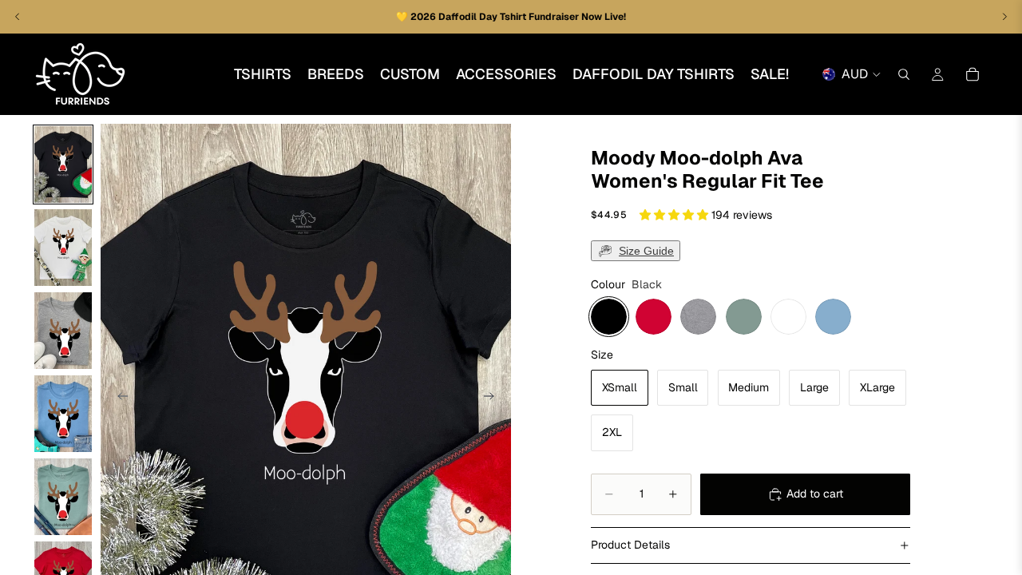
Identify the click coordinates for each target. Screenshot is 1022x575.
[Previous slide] (118, 398)
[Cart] (972, 74)
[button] (675, 215)
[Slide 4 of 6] (63, 413)
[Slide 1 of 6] (63, 164)
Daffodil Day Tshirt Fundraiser (509, 16)
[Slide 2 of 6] (63, 247)
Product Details (630, 544)
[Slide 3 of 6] (63, 330)
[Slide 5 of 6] (63, 496)
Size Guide (646, 250)
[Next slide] (493, 398)
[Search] (903, 74)
